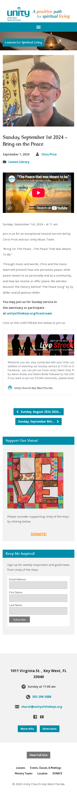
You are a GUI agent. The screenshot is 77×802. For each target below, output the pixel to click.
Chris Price (49, 154)
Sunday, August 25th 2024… (40, 412)
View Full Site (38, 755)
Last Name (15, 605)
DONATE (57, 773)
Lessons (20, 768)
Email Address (17, 579)
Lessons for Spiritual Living (23, 42)
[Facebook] (35, 717)
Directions (50, 728)
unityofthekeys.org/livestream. (30, 313)
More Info (27, 728)
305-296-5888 (41, 697)
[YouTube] (42, 717)
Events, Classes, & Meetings (45, 768)
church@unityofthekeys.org (41, 707)
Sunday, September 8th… (36, 421)
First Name (15, 592)
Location (42, 773)
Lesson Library (18, 162)
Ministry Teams (23, 773)
